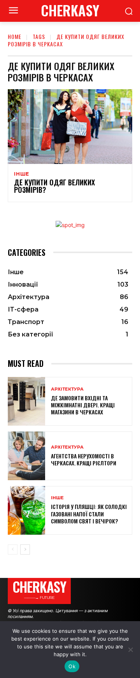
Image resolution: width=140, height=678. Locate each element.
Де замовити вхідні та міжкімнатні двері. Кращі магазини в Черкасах (83, 405)
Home (14, 36)
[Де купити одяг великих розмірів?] (70, 126)
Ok (71, 666)
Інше (21, 174)
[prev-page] (13, 549)
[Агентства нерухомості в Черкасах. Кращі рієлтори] (26, 455)
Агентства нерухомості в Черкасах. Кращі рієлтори (83, 459)
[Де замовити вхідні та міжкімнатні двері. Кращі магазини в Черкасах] (26, 401)
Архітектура (67, 389)
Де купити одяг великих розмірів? (54, 186)
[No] (130, 649)
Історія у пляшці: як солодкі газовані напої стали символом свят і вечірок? (89, 513)
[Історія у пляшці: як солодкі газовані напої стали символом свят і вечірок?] (26, 510)
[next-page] (25, 549)
